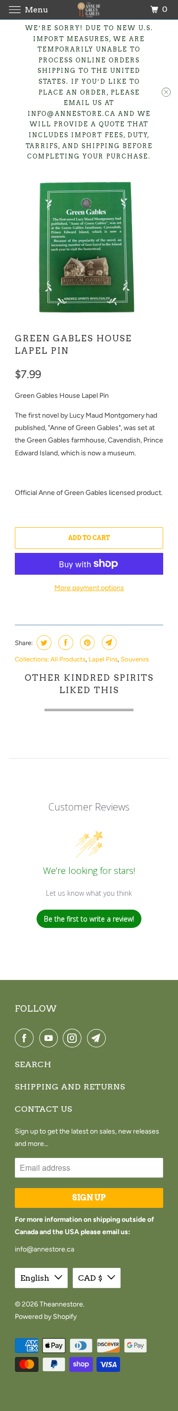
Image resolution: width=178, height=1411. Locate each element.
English (34, 1278)
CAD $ (90, 1278)
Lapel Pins (103, 659)
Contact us (43, 1109)
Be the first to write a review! (89, 918)
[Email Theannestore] (98, 1038)
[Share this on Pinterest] (86, 642)
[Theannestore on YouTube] (50, 1038)
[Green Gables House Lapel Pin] (89, 247)
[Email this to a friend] (108, 642)
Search (33, 1064)
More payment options (89, 588)
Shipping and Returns (70, 1086)
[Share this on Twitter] (42, 642)
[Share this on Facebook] (64, 642)
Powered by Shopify (46, 1316)
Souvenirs (135, 659)
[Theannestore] (89, 9)
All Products (68, 659)
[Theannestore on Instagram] (74, 1038)
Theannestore (61, 1304)
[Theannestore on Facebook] (26, 1038)
